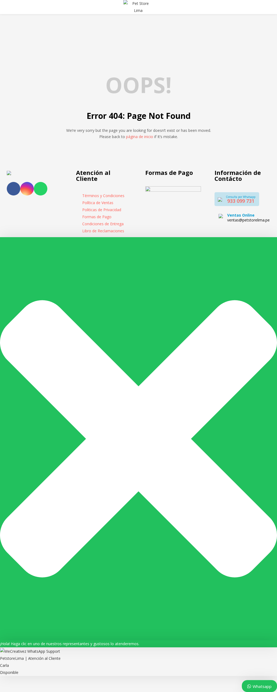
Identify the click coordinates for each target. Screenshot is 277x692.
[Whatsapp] (40, 188)
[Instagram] (27, 188)
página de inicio (139, 136)
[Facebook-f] (13, 188)
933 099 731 (240, 201)
